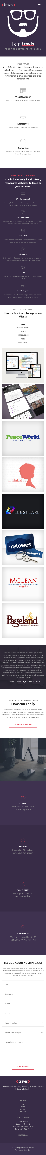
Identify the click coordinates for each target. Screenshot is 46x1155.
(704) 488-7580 (27, 806)
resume (23, 1111)
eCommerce (23, 335)
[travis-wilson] (8, 4)
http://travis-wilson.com (25, 1147)
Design (23, 331)
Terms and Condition (23, 1150)
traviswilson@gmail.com (23, 849)
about (23, 1106)
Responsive (23, 343)
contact (23, 1109)
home (23, 1104)
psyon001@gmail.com (23, 852)
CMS (23, 339)
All (23, 324)
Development (23, 328)
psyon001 (26, 809)
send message (23, 1067)
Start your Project (23, 725)
